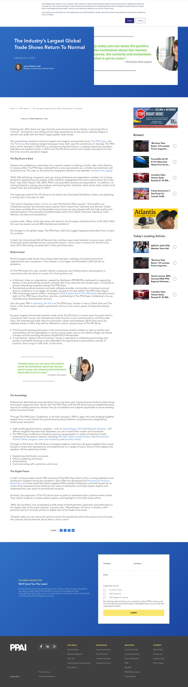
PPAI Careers (158, 663)
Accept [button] (129, 20)
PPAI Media (24, 108)
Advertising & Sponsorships (78, 663)
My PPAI (128, 667)
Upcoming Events (103, 649)
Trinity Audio (34, 119)
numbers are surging (101, 170)
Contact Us (157, 654)
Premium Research (74, 654)
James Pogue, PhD (72, 428)
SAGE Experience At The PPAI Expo (78, 293)
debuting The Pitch (43, 303)
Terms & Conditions (47, 676)
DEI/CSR (62, 436)
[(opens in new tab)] (155, 127)
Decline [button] (140, 20)
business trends (73, 439)
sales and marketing (49, 439)
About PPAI (158, 649)
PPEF (127, 663)
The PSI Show (17, 143)
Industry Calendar (103, 658)
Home (12, 108)
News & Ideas (73, 649)
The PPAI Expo (98, 141)
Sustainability (130, 676)
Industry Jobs (158, 658)
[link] (141, 146)
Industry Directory (103, 663)
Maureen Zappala (96, 428)
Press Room (72, 667)
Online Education (132, 658)
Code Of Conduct (132, 654)
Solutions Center (131, 649)
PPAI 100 (71, 658)
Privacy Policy (44, 672)
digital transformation (79, 436)
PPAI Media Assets (132, 672)
